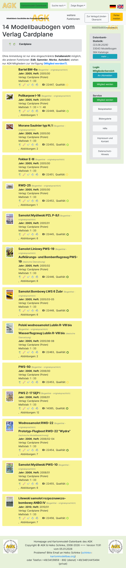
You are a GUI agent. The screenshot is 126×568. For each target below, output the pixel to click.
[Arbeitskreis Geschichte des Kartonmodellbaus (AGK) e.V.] (105, 27)
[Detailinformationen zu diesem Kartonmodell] (19, 84)
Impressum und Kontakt (105, 140)
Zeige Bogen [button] (77, 5)
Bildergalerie (105, 118)
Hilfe (105, 128)
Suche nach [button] (58, 5)
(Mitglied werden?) (55, 63)
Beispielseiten (105, 109)
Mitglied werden (105, 84)
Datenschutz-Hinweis (105, 153)
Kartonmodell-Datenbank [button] (34, 5)
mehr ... (105, 56)
